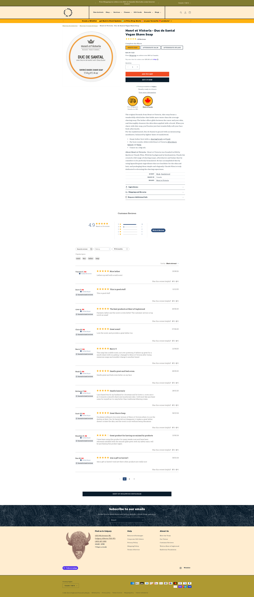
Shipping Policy (133, 546)
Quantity (128, 63)
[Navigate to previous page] (120, 479)
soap (97, 258)
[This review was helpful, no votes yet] (173, 281)
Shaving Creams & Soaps (89, 26)
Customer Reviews (167, 542)
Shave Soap (133, 47)
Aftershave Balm (150, 47)
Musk (158, 174)
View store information (147, 92)
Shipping (132, 55)
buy (84, 258)
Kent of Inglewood (72, 593)
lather (90, 258)
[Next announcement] (158, 3)
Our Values (164, 539)
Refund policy (96, 592)
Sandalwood (165, 174)
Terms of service (117, 592)
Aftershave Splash (172, 47)
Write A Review (158, 230)
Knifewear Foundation (168, 549)
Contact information (142, 592)
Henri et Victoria (162, 180)
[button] (108, 12)
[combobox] (102, 249)
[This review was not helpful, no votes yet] (176, 281)
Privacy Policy (132, 542)
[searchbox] (82, 249)
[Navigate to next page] (134, 479)
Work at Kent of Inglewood (169, 546)
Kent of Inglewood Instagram (127, 494)
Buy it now (147, 80)
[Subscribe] (142, 520)
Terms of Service (133, 549)
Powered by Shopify (84, 593)
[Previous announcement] (95, 3)
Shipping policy (129, 592)
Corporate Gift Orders (135, 539)
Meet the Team (165, 535)
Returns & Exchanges (135, 535)
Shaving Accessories (70, 26)
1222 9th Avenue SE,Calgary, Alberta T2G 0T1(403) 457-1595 (105, 538)
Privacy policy (106, 592)
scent (78, 258)
